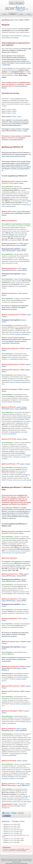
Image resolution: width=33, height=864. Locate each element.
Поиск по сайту (9, 863)
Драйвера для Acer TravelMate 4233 (13, 833)
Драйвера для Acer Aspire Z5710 (12, 828)
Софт (21, 14)
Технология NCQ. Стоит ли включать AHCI (13, 552)
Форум (29, 14)
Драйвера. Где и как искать (16, 234)
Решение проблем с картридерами (11, 401)
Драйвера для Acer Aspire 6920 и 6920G (14, 840)
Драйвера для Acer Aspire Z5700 (12, 826)
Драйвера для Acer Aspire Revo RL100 (13, 829)
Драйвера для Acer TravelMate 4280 (13, 831)
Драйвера (13, 14)
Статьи (4, 14)
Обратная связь (23, 863)
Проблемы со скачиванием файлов (12, 139)
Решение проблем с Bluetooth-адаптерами (19, 417)
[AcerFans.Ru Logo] (16, 8)
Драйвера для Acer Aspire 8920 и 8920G (14, 838)
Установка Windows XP (23, 163)
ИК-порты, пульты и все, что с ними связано (19, 480)
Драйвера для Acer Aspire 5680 (11, 842)
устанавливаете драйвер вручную (19, 359)
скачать (9, 109)
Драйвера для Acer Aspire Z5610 (12, 824)
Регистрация (19, 2)
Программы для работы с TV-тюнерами (13, 778)
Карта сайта (16, 863)
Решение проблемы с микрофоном (19, 334)
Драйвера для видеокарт (9, 309)
